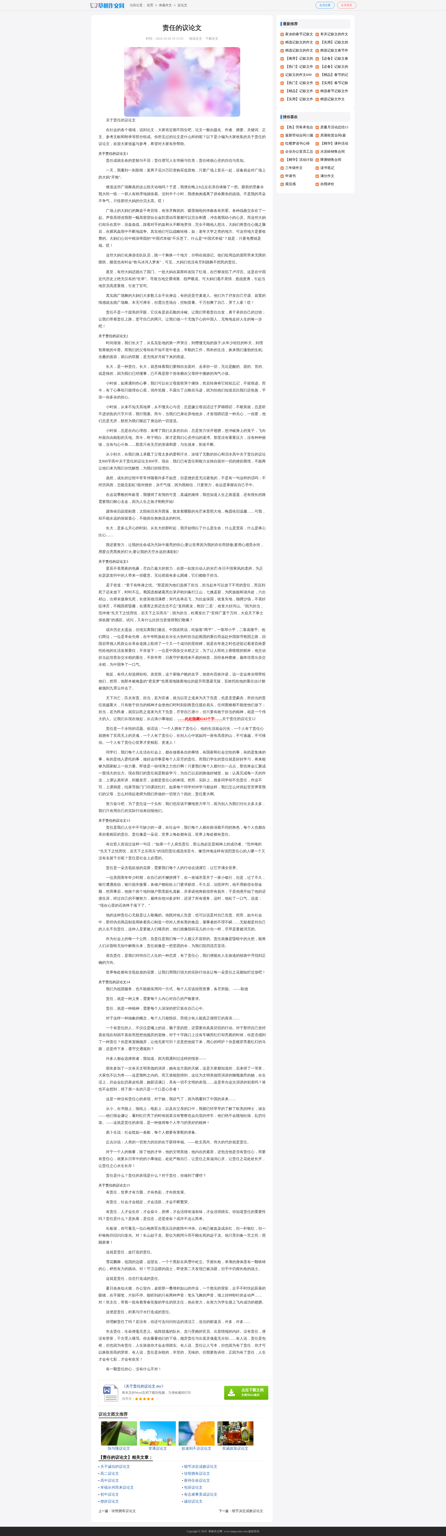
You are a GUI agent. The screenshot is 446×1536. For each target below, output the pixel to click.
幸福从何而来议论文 (117, 1487)
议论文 (182, 5)
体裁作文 (165, 5)
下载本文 (211, 38)
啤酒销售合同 (330, 160)
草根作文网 (215, 1531)
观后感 (290, 184)
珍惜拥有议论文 (197, 1473)
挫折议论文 (109, 1501)
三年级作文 (294, 168)
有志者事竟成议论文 (200, 1494)
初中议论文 (109, 1494)
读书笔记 (327, 168)
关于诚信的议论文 (115, 1466)
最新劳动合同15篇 (299, 135)
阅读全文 (195, 38)
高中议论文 (109, 1480)
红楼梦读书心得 (297, 143)
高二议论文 (109, 1473)
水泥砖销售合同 (332, 151)
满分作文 (327, 176)
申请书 (290, 176)
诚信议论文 (193, 1501)
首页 (150, 5)
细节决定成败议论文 (200, 1466)
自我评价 (327, 184)
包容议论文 (193, 1487)
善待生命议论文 (197, 1480)
